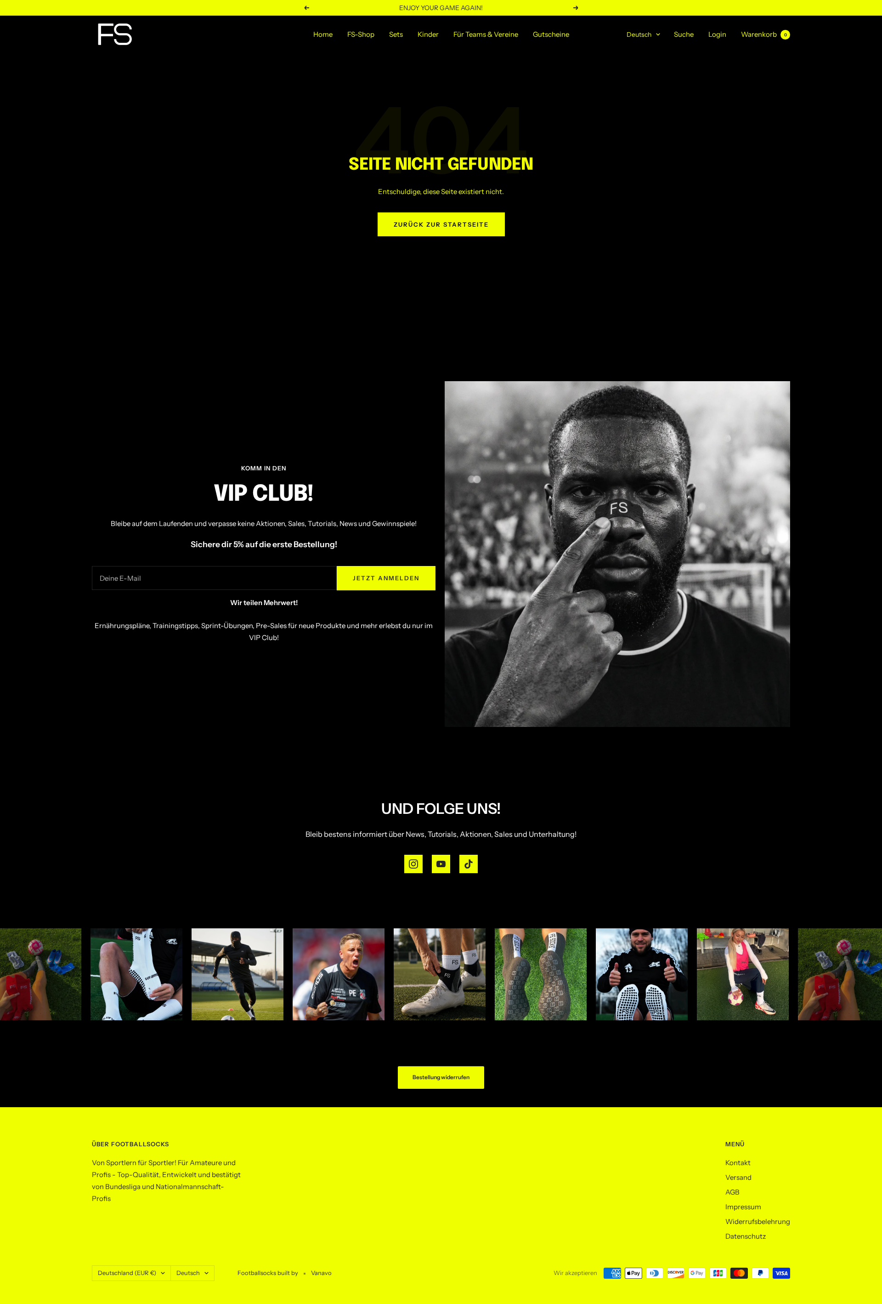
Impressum (743, 1206)
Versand (738, 1177)
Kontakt (738, 1162)
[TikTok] (468, 864)
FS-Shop (360, 34)
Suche (684, 34)
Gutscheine (551, 34)
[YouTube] (441, 864)
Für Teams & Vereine (485, 34)
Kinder (428, 34)
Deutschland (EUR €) (127, 1272)
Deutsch (639, 34)
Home (323, 34)
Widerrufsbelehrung (757, 1221)
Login (717, 34)
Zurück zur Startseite (441, 224)
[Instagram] (413, 864)
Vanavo (321, 1272)
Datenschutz (745, 1236)
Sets (396, 34)
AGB (732, 1192)
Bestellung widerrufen (441, 1077)
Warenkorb (764, 34)
